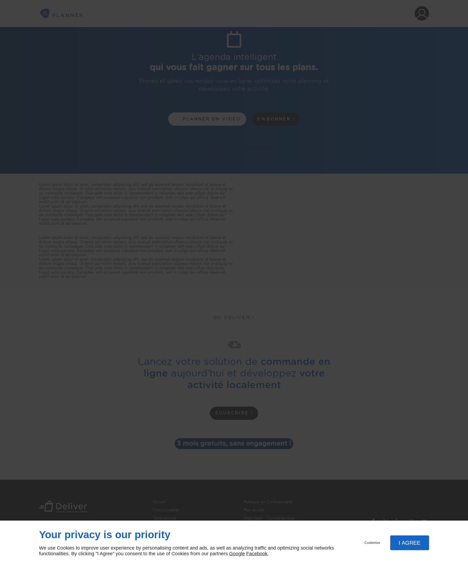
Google (237, 553)
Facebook (257, 553)
